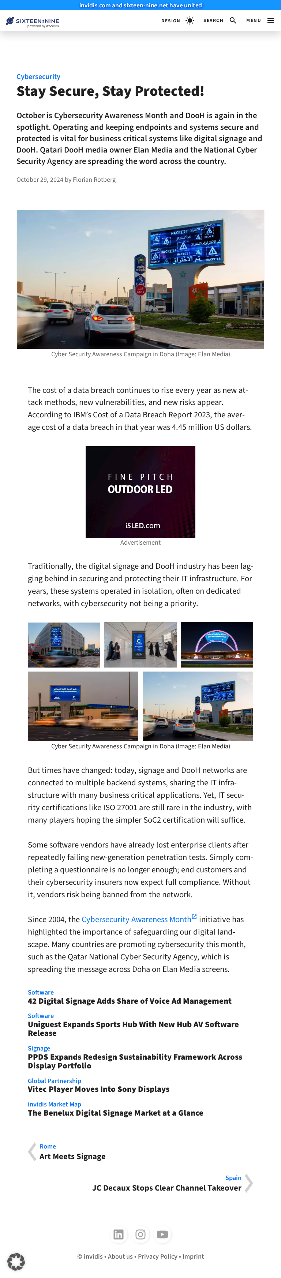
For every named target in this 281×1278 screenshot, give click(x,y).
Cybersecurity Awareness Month (136, 919)
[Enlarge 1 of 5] (90, 632)
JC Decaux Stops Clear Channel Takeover (166, 1183)
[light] (178, 20)
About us (120, 1256)
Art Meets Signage (73, 1151)
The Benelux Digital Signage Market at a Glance (115, 1109)
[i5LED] (140, 492)
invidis (93, 1256)
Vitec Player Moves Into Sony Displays (98, 1086)
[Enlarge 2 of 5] (167, 631)
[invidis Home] (29, 21)
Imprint (193, 1256)
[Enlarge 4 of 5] (128, 681)
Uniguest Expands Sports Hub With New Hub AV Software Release (133, 1025)
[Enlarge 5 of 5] (243, 681)
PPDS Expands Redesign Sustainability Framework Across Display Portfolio (135, 1058)
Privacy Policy (157, 1256)
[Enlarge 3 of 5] (243, 631)
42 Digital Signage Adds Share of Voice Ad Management (130, 997)
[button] (220, 20)
